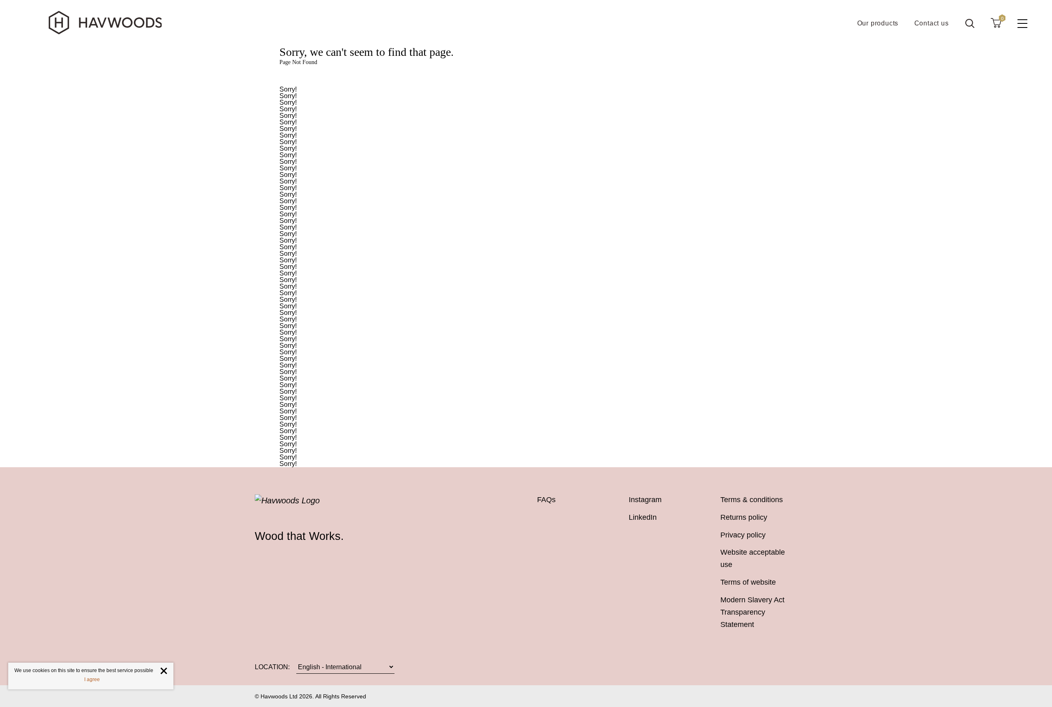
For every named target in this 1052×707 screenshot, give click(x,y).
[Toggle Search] (969, 23)
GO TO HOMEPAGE (526, 76)
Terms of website (748, 582)
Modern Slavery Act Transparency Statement (752, 612)
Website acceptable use (752, 558)
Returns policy (743, 517)
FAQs (546, 500)
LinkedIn (643, 517)
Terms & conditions (751, 500)
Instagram (645, 500)
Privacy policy (743, 535)
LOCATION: (272, 666)
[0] (996, 22)
